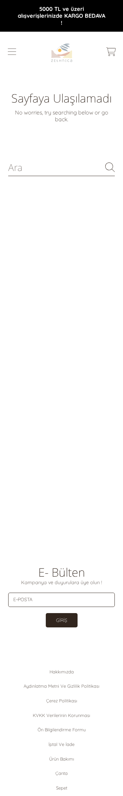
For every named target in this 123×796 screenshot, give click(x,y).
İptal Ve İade (61, 744)
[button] (11, 51)
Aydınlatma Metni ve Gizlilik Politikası (61, 686)
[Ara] (110, 167)
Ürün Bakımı (61, 759)
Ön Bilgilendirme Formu (62, 729)
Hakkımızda (62, 671)
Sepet (61, 788)
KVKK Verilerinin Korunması (61, 715)
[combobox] (61, 167)
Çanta (61, 773)
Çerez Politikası (61, 700)
